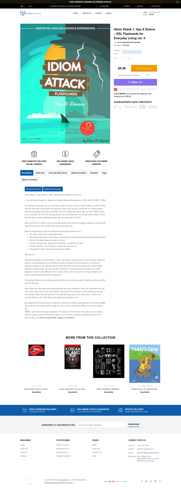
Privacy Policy (62, 445)
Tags (104, 172)
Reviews (94, 172)
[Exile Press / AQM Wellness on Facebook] (141, 481)
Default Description (33, 189)
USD (30, 6)
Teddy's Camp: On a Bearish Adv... (144, 389)
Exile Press (63, 480)
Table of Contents (29, 179)
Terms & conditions (52, 483)
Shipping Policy (62, 449)
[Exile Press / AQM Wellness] (30, 481)
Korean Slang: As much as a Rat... (72, 389)
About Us (24, 449)
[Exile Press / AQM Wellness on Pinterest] (159, 481)
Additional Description (52, 189)
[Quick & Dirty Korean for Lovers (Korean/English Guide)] (36, 364)
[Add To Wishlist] (147, 74)
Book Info (40, 172)
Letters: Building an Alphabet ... (109, 389)
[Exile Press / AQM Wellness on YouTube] (150, 481)
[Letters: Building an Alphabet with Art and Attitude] (108, 364)
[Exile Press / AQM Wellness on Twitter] (146, 481)
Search (23, 456)
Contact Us (97, 452)
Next (166, 369)
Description (27, 172)
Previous (15, 369)
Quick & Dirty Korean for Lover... (36, 389)
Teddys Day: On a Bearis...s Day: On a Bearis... (27, 485)
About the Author (78, 172)
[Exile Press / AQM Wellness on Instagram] (155, 481)
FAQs (94, 456)
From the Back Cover (58, 172)
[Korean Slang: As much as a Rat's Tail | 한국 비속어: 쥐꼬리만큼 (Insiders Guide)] (72, 364)
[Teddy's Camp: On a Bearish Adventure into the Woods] (145, 364)
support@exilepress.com (148, 453)
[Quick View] (49, 352)
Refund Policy (62, 452)
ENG (21, 6)
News (94, 445)
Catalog (23, 452)
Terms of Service (63, 456)
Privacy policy (67, 483)
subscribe (133, 424)
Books (98, 13)
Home (75, 13)
